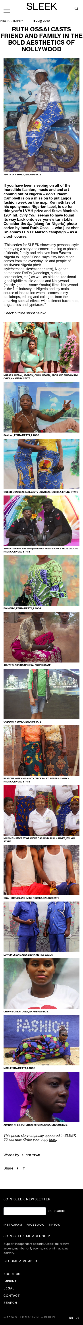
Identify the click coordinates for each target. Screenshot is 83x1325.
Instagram (13, 1224)
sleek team (31, 1155)
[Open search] (76, 8)
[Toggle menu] (7, 10)
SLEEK (41, 6)
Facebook (35, 1224)
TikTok (54, 1224)
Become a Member (20, 1261)
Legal (9, 1288)
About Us (12, 1274)
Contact (12, 1295)
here (52, 1139)
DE (77, 1318)
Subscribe (57, 1211)
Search (10, 1302)
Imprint (10, 1281)
